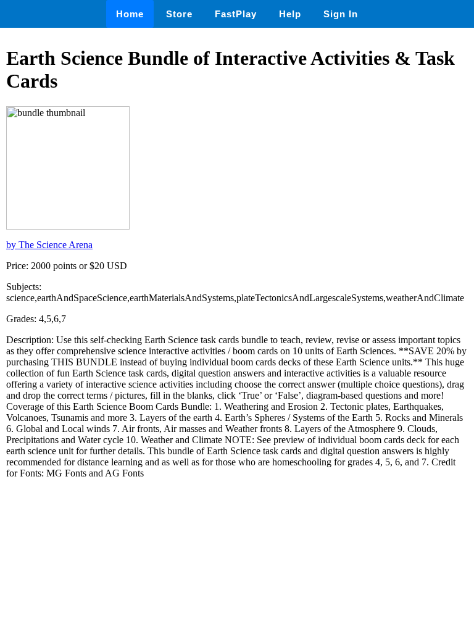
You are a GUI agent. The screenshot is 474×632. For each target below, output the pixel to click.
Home (130, 14)
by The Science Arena (49, 244)
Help (290, 14)
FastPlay (236, 14)
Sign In (340, 14)
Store (179, 14)
